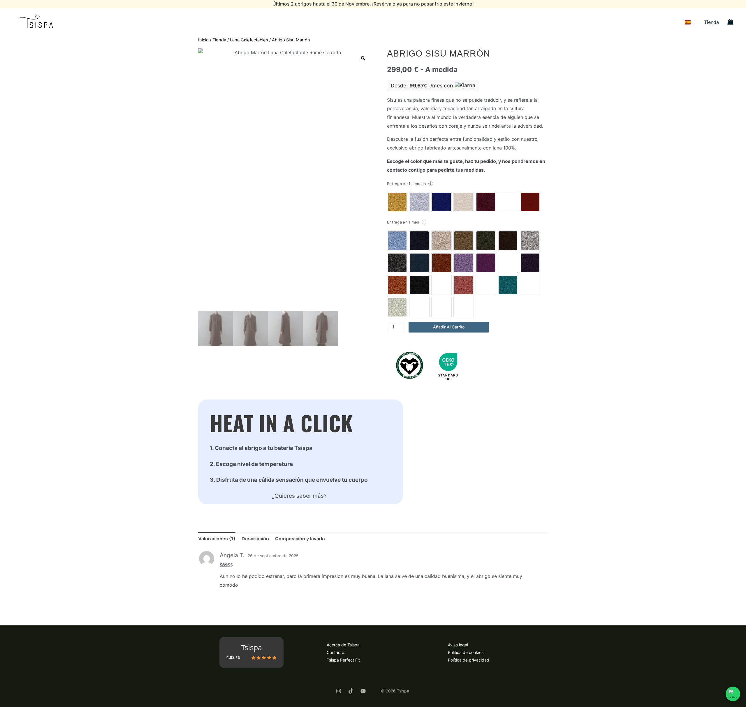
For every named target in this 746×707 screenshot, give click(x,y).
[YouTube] (363, 691)
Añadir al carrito (449, 326)
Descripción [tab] (255, 538)
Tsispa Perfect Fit (343, 659)
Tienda (711, 22)
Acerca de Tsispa (343, 644)
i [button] (430, 184)
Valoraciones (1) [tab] (216, 538)
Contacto (335, 652)
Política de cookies (465, 652)
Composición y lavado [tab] (300, 538)
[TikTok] (350, 691)
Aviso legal (458, 644)
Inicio (203, 40)
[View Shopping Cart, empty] (730, 22)
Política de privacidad (468, 659)
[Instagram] (338, 691)
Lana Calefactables (249, 40)
